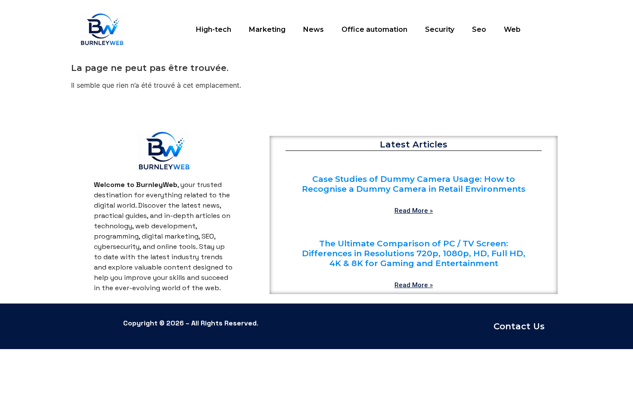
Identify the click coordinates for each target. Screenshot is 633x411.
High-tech (213, 29)
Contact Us (519, 326)
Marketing (267, 29)
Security (439, 29)
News (313, 29)
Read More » (413, 211)
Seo (479, 29)
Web (512, 29)
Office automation (374, 29)
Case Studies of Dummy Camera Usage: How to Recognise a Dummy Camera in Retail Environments (413, 184)
